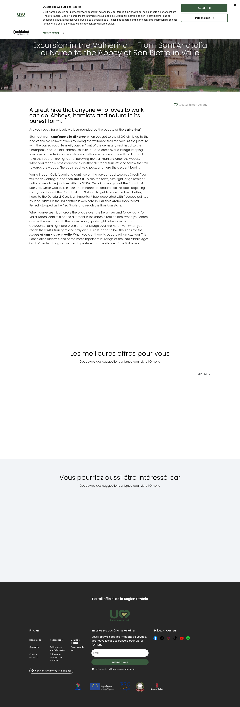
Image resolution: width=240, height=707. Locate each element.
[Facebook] (155, 638)
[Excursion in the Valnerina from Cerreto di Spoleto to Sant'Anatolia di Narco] (109, 533)
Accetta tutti (204, 8)
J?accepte (115, 669)
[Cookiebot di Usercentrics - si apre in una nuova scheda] (21, 32)
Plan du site (35, 640)
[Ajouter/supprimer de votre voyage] (50, 384)
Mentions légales (75, 641)
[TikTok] (175, 638)
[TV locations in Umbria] (77, 533)
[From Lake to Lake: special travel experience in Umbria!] (130, 419)
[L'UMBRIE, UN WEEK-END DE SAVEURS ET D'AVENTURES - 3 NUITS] (162, 419)
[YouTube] (182, 638)
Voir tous (203, 373)
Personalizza (202, 17)
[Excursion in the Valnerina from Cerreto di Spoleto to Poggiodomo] (204, 533)
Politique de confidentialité (57, 648)
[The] (45, 533)
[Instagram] (168, 638)
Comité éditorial (33, 656)
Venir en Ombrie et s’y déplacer (53, 670)
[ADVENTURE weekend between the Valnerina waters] (71, 419)
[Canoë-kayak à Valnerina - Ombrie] (41, 419)
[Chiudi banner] (235, 5)
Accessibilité (56, 640)
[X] (162, 638)
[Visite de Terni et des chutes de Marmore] (221, 419)
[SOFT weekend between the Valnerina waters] (101, 419)
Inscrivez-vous (120, 662)
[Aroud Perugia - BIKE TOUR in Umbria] (193, 419)
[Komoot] (188, 638)
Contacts (34, 647)
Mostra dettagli (51, 32)
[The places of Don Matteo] (175, 533)
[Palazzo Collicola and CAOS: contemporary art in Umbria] (145, 533)
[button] (56, 657)
